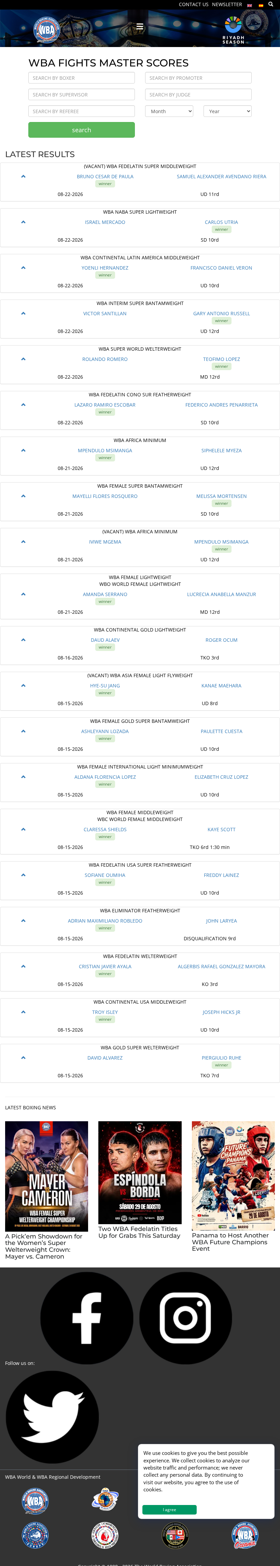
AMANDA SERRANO (105, 594)
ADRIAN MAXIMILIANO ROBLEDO (105, 920)
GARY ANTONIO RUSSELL (221, 313)
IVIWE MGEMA (105, 541)
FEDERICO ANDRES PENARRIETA (221, 404)
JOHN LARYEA (221, 920)
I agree (169, 1509)
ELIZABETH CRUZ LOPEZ (221, 777)
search (81, 130)
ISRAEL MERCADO (105, 222)
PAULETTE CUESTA (221, 731)
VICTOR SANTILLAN (105, 313)
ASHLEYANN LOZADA (105, 731)
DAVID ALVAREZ (105, 1057)
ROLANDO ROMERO (105, 359)
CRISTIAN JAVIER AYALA (105, 966)
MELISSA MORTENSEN (221, 496)
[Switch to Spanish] (261, 4)
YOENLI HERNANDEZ (105, 267)
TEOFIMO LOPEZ (221, 359)
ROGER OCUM (222, 640)
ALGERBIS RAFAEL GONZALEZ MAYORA (221, 966)
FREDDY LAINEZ (221, 875)
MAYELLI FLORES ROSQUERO (105, 496)
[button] (23, 176)
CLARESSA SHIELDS (105, 829)
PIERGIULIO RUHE (221, 1057)
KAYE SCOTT (222, 829)
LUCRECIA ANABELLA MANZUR (221, 594)
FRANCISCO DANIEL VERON (221, 267)
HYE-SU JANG (105, 685)
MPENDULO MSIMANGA (105, 450)
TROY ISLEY (105, 1012)
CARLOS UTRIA (221, 222)
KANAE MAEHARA (221, 685)
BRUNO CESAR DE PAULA (105, 176)
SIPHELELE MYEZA (221, 450)
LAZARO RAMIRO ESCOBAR (105, 404)
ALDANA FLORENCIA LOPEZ (105, 777)
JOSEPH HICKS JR (221, 1012)
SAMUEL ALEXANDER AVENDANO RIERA (221, 176)
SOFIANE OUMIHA (105, 875)
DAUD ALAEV (105, 640)
